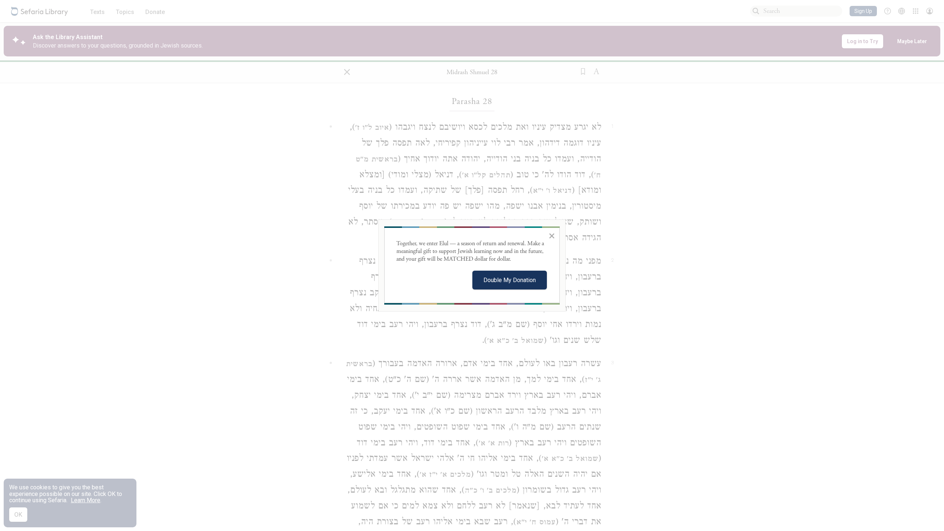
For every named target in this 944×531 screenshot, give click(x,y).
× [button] (552, 236)
